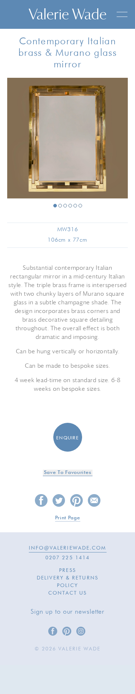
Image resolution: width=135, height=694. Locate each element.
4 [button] (70, 205)
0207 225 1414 (67, 557)
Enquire (67, 438)
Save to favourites (67, 472)
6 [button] (80, 205)
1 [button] (55, 205)
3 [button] (65, 205)
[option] (67, 139)
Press (67, 570)
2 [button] (60, 205)
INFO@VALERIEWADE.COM (68, 548)
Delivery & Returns (67, 578)
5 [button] (75, 205)
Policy (67, 585)
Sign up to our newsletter (68, 612)
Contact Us (67, 593)
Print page (67, 517)
